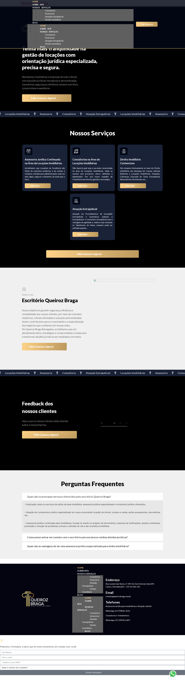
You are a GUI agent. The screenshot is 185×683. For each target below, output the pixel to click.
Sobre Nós (38, 4)
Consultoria (50, 10)
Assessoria (49, 13)
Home (35, 1)
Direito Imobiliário (53, 19)
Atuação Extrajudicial (54, 16)
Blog (35, 22)
